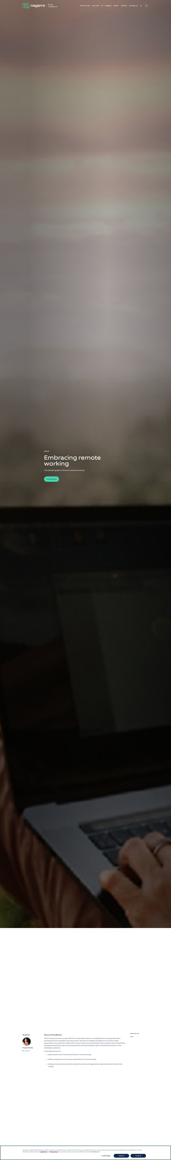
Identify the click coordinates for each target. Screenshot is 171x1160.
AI (102, 6)
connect (27, 1051)
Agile (131, 1036)
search (141, 6)
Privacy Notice (54, 1152)
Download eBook (51, 479)
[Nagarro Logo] (40, 5)
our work (95, 6)
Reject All (121, 1156)
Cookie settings (106, 1156)
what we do (85, 6)
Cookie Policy (43, 1152)
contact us (133, 6)
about (116, 6)
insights (108, 6)
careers (124, 6)
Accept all (138, 1156)
